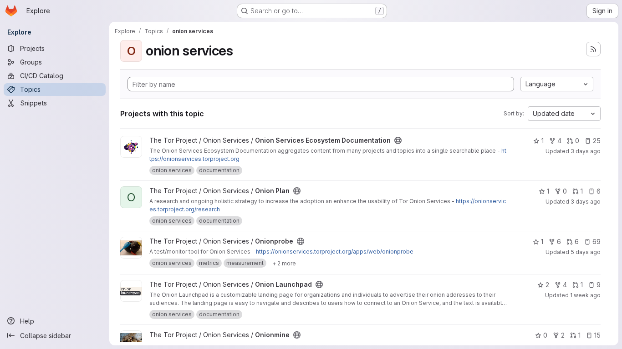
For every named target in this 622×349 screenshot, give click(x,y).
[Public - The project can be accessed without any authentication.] (398, 140)
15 (597, 335)
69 (596, 241)
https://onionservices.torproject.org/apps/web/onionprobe (334, 251)
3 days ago (586, 151)
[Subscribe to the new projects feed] (593, 49)
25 (597, 141)
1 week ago (585, 295)
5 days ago (586, 252)
